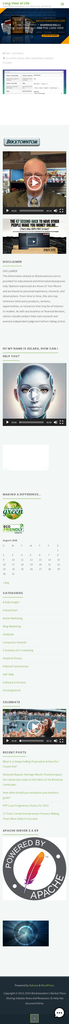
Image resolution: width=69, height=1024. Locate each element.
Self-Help (8, 674)
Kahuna (33, 985)
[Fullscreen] (61, 211)
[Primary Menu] (62, 4)
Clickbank (8, 634)
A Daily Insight (11, 602)
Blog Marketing (12, 626)
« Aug (6, 582)
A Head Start (10, 610)
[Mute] (55, 211)
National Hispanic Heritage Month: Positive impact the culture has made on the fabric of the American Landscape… (33, 779)
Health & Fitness (12, 658)
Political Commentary (16, 666)
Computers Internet (26, 24)
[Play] (7, 211)
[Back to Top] (34, 1018)
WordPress (47, 985)
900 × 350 (11, 53)
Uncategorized (11, 690)
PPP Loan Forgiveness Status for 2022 (26, 805)
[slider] (31, 211)
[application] (34, 182)
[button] (34, 183)
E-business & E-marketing (18, 650)
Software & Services (14, 682)
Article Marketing (13, 618)
